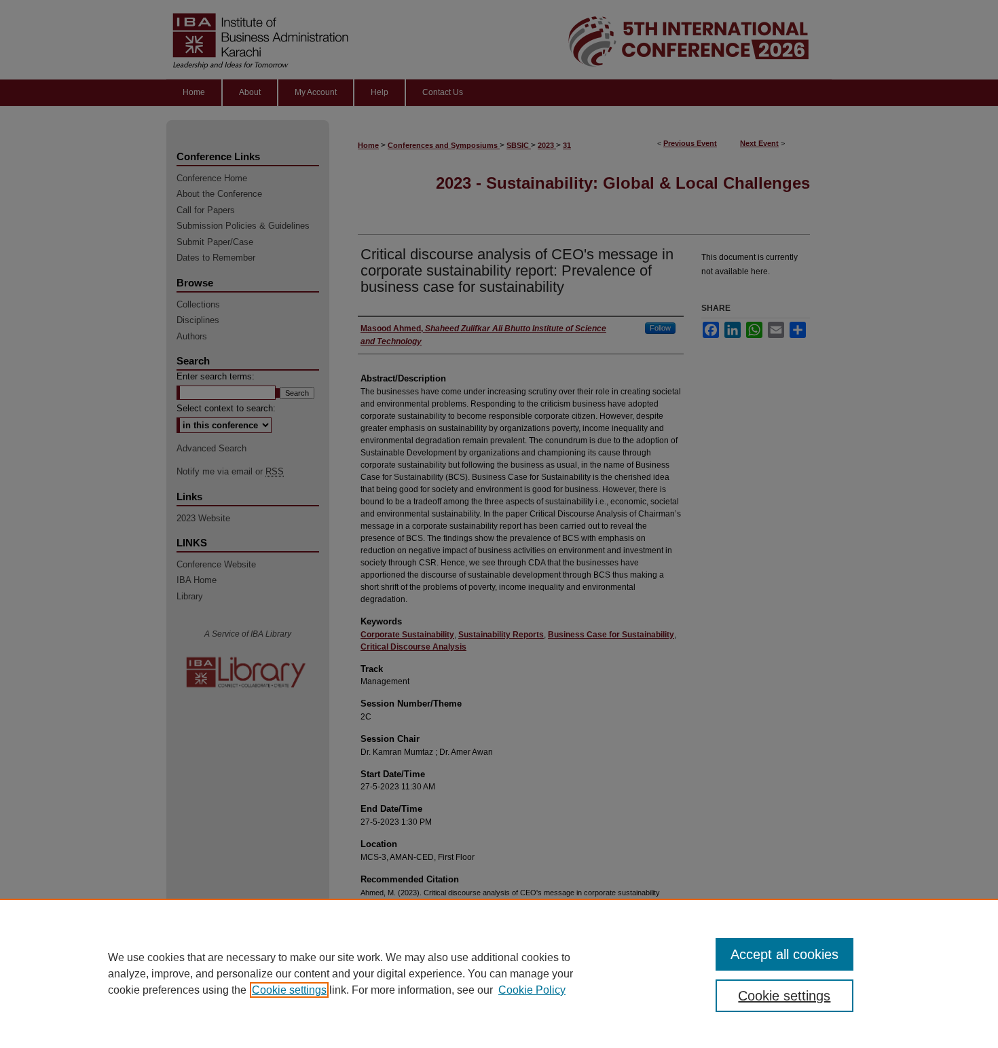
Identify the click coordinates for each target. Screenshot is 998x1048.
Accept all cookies (784, 954)
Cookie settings (289, 990)
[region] (499, 973)
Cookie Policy (532, 990)
